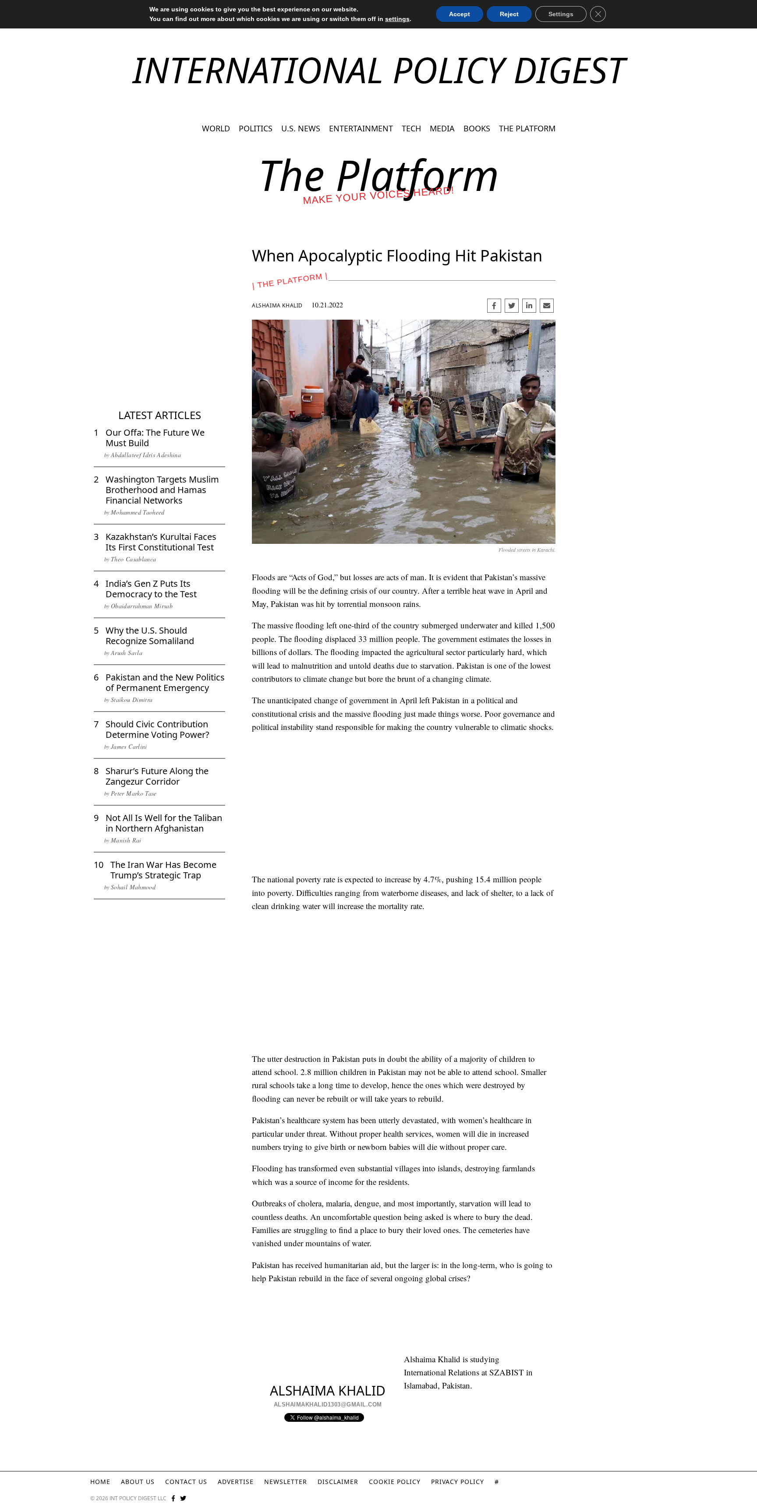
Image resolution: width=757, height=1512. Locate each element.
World (216, 128)
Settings (560, 14)
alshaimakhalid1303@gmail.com (328, 1404)
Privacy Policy (457, 1481)
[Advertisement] (159, 341)
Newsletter (285, 1481)
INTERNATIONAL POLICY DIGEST (379, 69)
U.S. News (300, 128)
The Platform (527, 128)
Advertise (236, 1481)
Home (100, 1481)
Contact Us (186, 1481)
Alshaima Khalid (277, 305)
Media (442, 128)
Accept (459, 14)
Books (476, 128)
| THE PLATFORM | (289, 280)
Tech (411, 128)
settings (397, 18)
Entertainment (361, 128)
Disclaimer (338, 1481)
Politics (255, 128)
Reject (509, 14)
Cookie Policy (395, 1481)
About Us (138, 1481)
